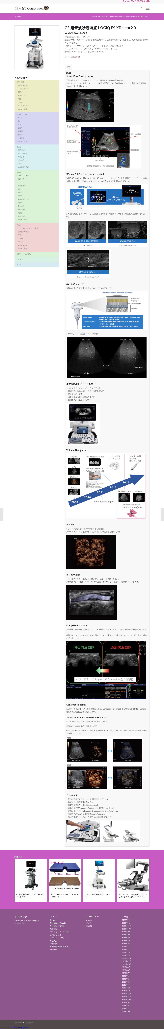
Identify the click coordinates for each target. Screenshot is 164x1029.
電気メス (21, 179)
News (52, 920)
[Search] (141, 8)
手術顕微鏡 (22, 209)
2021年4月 (126, 946)
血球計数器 (22, 150)
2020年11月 (126, 961)
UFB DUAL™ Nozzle (58, 923)
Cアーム (20, 242)
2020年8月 (126, 970)
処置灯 (20, 128)
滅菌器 (20, 213)
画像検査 (20, 225)
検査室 (19, 147)
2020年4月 (126, 982)
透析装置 (21, 138)
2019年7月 (126, 1008)
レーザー (21, 182)
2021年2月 (126, 952)
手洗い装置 (22, 216)
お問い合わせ (55, 935)
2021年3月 (126, 949)
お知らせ (89, 920)
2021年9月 (126, 932)
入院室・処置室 (22, 114)
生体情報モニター (24, 199)
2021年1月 (126, 955)
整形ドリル (22, 186)
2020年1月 (126, 991)
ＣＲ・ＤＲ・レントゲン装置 (28, 228)
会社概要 (53, 944)
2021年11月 (126, 926)
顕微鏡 (20, 163)
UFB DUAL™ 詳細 (57, 926)
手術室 (19, 172)
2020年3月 (126, 985)
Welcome (54, 929)
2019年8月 (126, 1005)
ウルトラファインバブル (60, 932)
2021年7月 (126, 938)
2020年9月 (126, 967)
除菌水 (20, 135)
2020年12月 (126, 958)
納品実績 (89, 926)
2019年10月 (126, 1000)
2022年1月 (126, 920)
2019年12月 (126, 994)
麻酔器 (20, 203)
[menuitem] (141, 8)
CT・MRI (21, 238)
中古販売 (20, 259)
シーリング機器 (23, 175)
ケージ (20, 118)
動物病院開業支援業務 (59, 946)
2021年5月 (126, 944)
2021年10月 (126, 929)
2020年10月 (126, 964)
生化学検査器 (22, 153)
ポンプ (20, 124)
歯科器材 (21, 131)
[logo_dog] (32, 8)
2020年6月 (126, 976)
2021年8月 (126, 935)
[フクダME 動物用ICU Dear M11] (162, 514)
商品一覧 (18, 16)
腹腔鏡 (20, 189)
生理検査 (21, 157)
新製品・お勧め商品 (24, 254)
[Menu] (146, 8)
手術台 (20, 192)
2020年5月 (126, 979)
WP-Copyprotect (23, 1027)
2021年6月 (126, 941)
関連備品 (21, 160)
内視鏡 (20, 235)
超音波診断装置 (23, 232)
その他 (19, 264)
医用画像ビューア (24, 245)
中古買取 (53, 941)
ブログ (88, 923)
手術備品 (21, 206)
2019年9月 (126, 1003)
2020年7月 (126, 973)
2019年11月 (126, 997)
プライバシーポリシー (59, 938)
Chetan (14, 1027)
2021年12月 (126, 923)
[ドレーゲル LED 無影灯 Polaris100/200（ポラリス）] (1, 514)
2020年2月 (126, 988)
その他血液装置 (23, 167)
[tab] (68, 67)
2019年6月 (126, 1011)
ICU (19, 121)
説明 (68, 67)
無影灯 (20, 196)
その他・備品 (22, 141)
